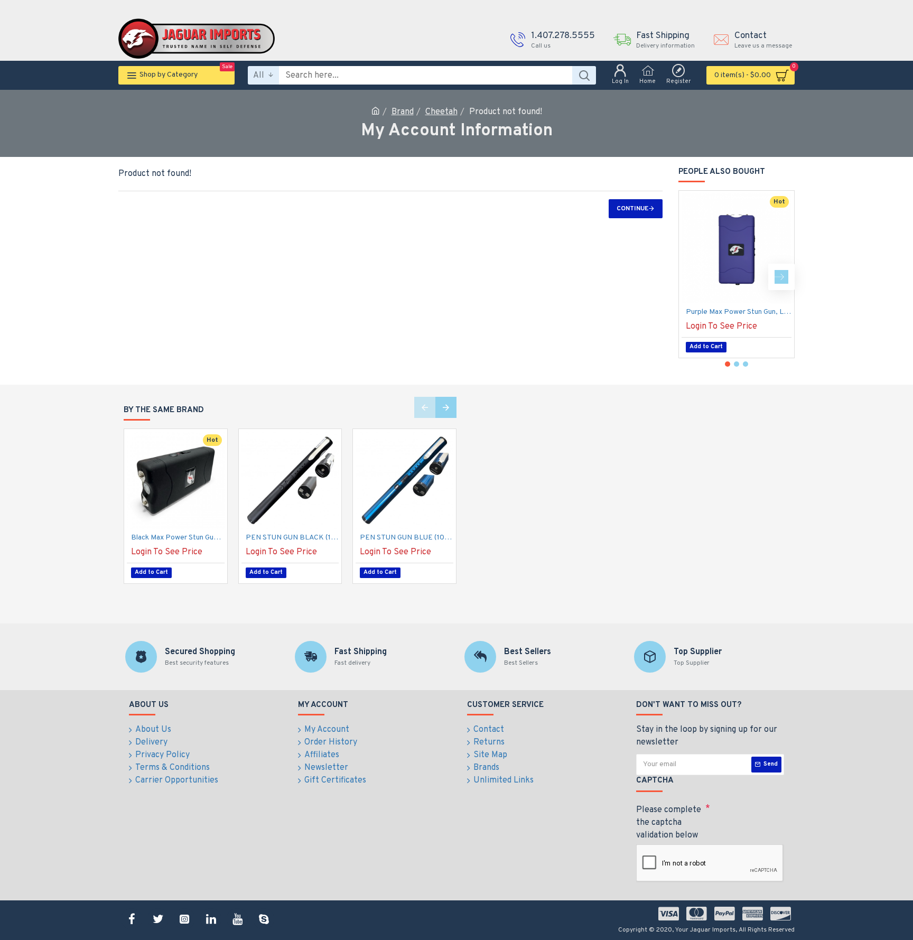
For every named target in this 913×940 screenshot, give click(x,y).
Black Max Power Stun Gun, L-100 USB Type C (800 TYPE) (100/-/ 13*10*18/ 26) (178, 537)
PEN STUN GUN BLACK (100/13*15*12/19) (292, 537)
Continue (632, 208)
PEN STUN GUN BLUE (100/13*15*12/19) (406, 537)
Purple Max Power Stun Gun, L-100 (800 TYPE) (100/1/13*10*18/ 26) (738, 312)
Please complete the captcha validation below (668, 823)
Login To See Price (721, 326)
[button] (691, 277)
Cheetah (441, 112)
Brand (403, 112)
